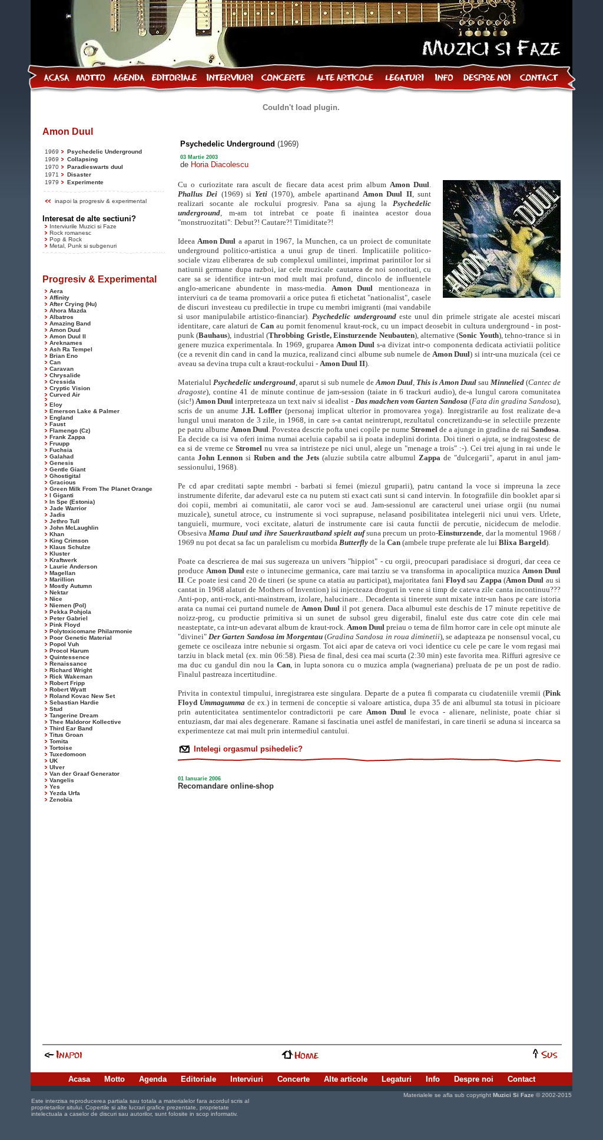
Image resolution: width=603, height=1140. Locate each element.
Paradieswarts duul (95, 167)
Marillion (61, 579)
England (61, 417)
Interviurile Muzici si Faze (83, 226)
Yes (54, 786)
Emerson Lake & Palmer (84, 411)
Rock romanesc (70, 233)
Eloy (55, 404)
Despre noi (473, 1079)
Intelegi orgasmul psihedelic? (247, 749)
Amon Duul (65, 330)
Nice (55, 599)
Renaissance (68, 663)
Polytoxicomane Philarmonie (90, 631)
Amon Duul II (67, 336)
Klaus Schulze (70, 547)
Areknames (65, 343)
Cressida (62, 381)
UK (53, 760)
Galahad (61, 456)
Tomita (58, 741)
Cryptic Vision (69, 388)
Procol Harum (69, 650)
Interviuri (246, 1079)
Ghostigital (65, 476)
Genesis (61, 463)
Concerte (293, 1079)
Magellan (62, 573)
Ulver (57, 767)
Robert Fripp (67, 683)
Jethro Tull (64, 521)
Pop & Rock (65, 239)
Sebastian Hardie (74, 702)
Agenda (153, 1079)
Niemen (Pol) (67, 605)
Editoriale (198, 1079)
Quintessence (69, 657)
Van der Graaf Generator (84, 773)
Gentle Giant (67, 469)
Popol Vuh (64, 644)
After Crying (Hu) (73, 304)
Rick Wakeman (70, 676)
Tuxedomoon (67, 754)
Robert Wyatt (67, 689)
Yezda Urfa (64, 793)
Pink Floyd (64, 624)
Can (55, 362)
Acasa (79, 1079)
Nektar (58, 592)
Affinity (59, 297)
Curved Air (64, 394)
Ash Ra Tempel (70, 349)
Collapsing (82, 159)
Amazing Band (70, 323)
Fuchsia (60, 450)
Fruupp (59, 443)
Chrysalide (65, 375)
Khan (56, 534)
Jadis (57, 514)
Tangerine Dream (73, 715)
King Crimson (68, 540)
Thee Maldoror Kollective (85, 722)
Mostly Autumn (70, 586)
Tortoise (60, 748)
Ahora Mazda (68, 310)
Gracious (62, 482)
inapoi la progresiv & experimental (101, 201)
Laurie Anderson (73, 566)
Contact (521, 1079)
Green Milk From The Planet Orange (101, 489)
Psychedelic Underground (104, 151)
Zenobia (60, 799)
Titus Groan (66, 735)
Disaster (79, 174)
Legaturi (397, 1079)
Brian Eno (63, 356)
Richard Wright (70, 670)
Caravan (61, 368)
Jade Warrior (68, 508)
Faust (57, 424)
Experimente (85, 182)
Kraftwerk (63, 560)
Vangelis (61, 780)
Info (433, 1079)
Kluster (59, 553)
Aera (56, 291)
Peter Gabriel (68, 618)
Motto (114, 1079)
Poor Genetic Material (80, 637)
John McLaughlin (73, 527)
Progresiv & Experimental (99, 279)
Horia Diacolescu (220, 164)
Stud (55, 709)
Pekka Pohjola (70, 612)
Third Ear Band (70, 728)
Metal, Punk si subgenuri (83, 245)
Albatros (61, 317)
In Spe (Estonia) (72, 501)
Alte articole (345, 1079)
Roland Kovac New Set (82, 696)
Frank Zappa (67, 437)
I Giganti (61, 495)
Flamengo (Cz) (69, 430)
